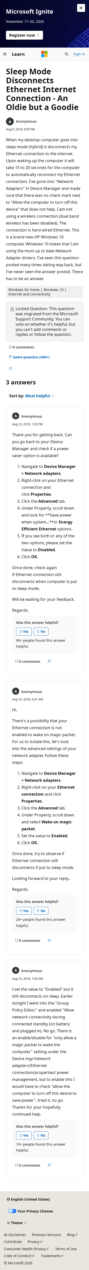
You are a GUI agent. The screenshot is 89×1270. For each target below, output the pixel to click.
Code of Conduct (17, 1255)
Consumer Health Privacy (24, 1248)
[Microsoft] (44, 54)
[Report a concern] (10, 369)
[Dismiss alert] (81, 8)
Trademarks (51, 1255)
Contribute (13, 1241)
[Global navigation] (5, 54)
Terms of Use (66, 1248)
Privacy (33, 1241)
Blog (70, 1234)
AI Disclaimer (15, 1234)
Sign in (79, 54)
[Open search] (66, 54)
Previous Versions (46, 1234)
